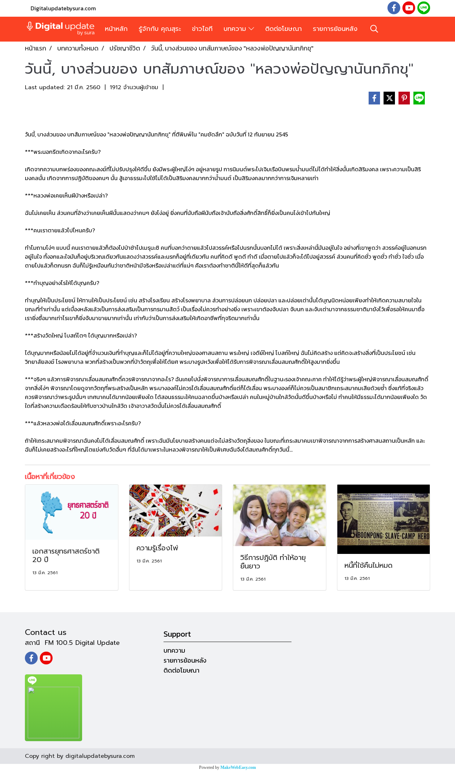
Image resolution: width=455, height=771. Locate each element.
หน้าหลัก (116, 29)
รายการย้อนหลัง (335, 29)
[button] (374, 29)
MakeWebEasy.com (238, 767)
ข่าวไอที (202, 29)
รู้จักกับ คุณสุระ (160, 29)
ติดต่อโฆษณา (283, 29)
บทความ (236, 29)
